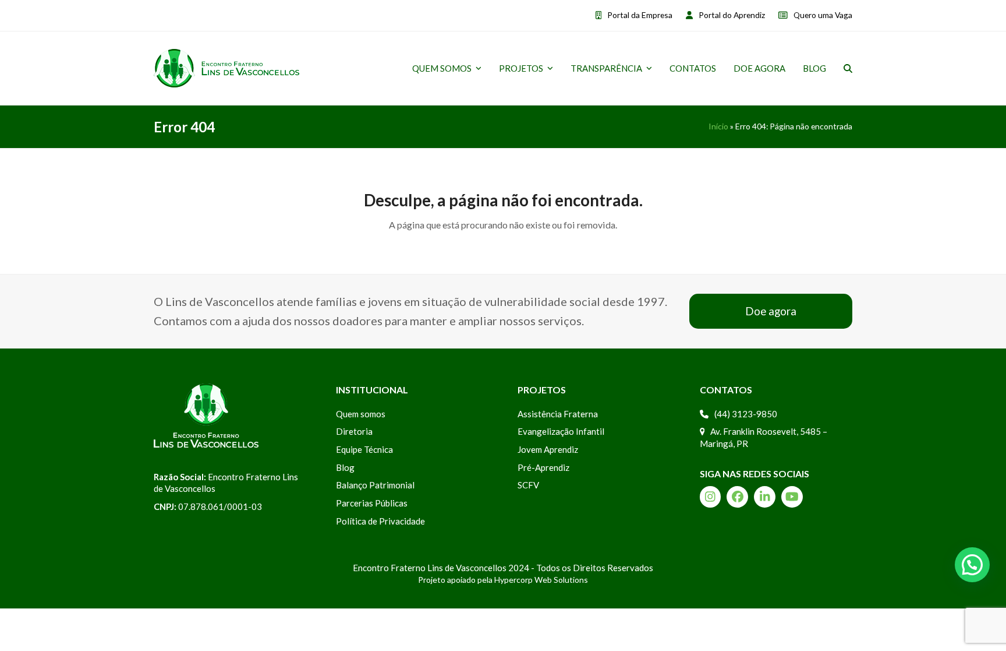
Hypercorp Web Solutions (541, 580)
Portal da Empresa (639, 15)
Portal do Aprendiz (732, 15)
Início (718, 126)
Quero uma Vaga (823, 15)
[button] (848, 68)
